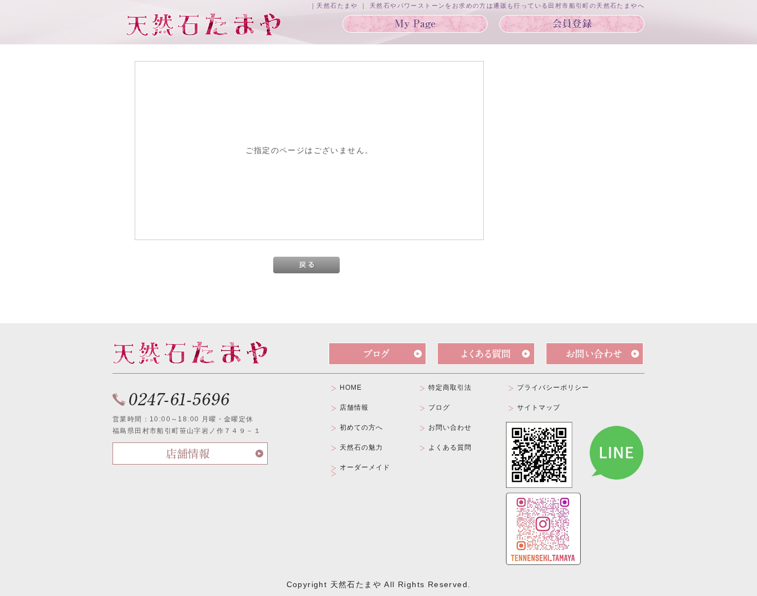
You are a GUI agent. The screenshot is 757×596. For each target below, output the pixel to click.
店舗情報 (354, 407)
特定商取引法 (450, 387)
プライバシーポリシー (553, 387)
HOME (351, 387)
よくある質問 (450, 447)
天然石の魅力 (361, 447)
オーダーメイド (365, 467)
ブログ (439, 407)
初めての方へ (361, 427)
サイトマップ (538, 407)
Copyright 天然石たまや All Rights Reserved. (379, 584)
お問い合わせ (450, 427)
